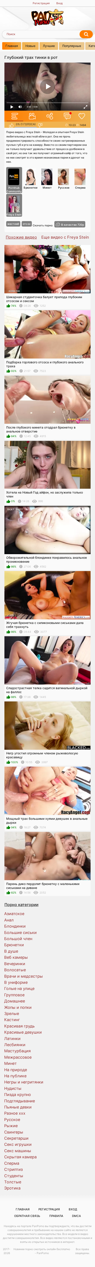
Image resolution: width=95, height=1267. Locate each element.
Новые (30, 46)
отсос (27, 223)
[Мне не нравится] (40, 125)
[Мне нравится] (11, 125)
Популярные (71, 46)
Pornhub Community (14, 189)
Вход (59, 3)
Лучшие (49, 46)
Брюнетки (30, 187)
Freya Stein (13, 214)
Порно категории (21, 904)
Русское (64, 187)
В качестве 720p (72, 224)
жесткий (13, 223)
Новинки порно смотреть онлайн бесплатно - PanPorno (41, 1251)
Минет (47, 187)
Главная (12, 46)
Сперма (80, 187)
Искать (86, 34)
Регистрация (41, 3)
